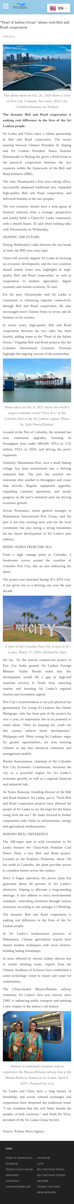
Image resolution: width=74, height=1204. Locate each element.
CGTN (40, 1163)
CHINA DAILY (13, 1181)
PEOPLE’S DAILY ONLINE (19, 1169)
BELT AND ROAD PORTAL (51, 1169)
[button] (6, 6)
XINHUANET (12, 1175)
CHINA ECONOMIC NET (18, 1186)
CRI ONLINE (43, 1158)
